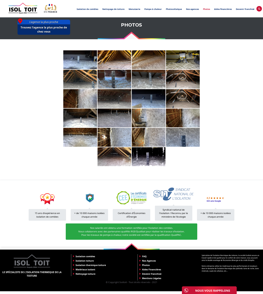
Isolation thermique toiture (91, 265)
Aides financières (223, 9)
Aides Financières (151, 269)
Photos (206, 9)
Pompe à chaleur (153, 9)
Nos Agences (149, 260)
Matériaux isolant (85, 269)
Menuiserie (134, 9)
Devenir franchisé (245, 9)
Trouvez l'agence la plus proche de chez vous (44, 29)
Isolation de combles (87, 9)
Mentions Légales (151, 278)
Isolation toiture (85, 260)
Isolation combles (85, 256)
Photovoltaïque (174, 9)
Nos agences (192, 9)
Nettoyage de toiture (113, 9)
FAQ (144, 256)
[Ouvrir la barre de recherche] (259, 9)
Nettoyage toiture (85, 273)
